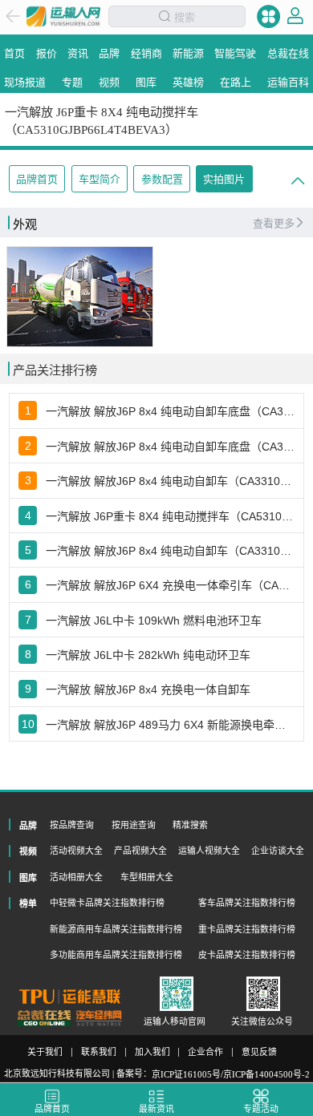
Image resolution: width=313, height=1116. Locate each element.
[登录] (295, 16)
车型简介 (99, 179)
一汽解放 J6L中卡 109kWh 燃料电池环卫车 (154, 620)
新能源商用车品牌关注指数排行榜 (116, 929)
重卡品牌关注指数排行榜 (246, 929)
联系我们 (98, 1052)
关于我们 (45, 1052)
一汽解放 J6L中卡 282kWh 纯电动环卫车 (148, 655)
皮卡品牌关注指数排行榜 (246, 955)
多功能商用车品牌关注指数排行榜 (116, 955)
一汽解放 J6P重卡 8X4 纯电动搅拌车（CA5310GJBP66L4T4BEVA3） (170, 516)
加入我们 (152, 1052)
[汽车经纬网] (98, 1018)
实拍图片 (224, 179)
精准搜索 (190, 825)
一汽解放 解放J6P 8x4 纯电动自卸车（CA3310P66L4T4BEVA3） (170, 481)
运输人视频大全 (209, 850)
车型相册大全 (146, 877)
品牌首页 (37, 179)
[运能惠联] (69, 996)
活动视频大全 (76, 850)
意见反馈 (259, 1052)
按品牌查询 (72, 825)
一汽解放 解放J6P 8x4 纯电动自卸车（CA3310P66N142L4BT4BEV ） (170, 550)
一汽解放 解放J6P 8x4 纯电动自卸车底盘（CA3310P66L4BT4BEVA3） (170, 446)
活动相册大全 (76, 877)
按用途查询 (134, 825)
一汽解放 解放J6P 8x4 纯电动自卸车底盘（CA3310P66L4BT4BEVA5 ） (170, 411)
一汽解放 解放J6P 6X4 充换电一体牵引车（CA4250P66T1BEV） (170, 585)
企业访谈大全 (277, 850)
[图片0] (79, 296)
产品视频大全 (140, 850)
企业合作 (205, 1052)
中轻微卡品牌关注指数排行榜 (107, 903)
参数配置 (162, 179)
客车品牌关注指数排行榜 (246, 903)
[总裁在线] (44, 1018)
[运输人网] (63, 16)
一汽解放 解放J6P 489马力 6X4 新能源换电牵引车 (170, 724)
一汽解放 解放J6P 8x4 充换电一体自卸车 (148, 689)
